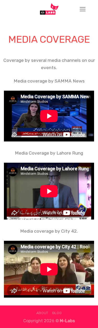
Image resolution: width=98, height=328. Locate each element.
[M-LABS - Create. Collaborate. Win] (49, 9)
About (42, 313)
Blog (57, 313)
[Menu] (82, 9)
